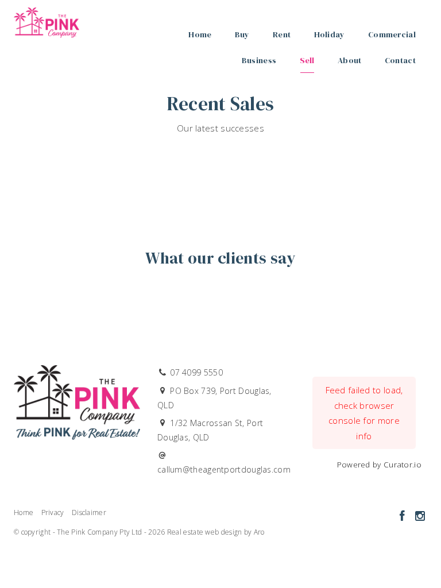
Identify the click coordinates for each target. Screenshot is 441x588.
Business (259, 60)
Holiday (329, 34)
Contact (400, 60)
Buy (242, 34)
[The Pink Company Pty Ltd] (46, 19)
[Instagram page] (419, 516)
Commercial (392, 34)
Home (199, 34)
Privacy (52, 512)
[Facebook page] (403, 516)
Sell (307, 60)
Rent (282, 34)
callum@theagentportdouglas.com (224, 469)
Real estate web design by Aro (216, 532)
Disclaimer (89, 512)
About (350, 60)
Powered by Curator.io (379, 464)
